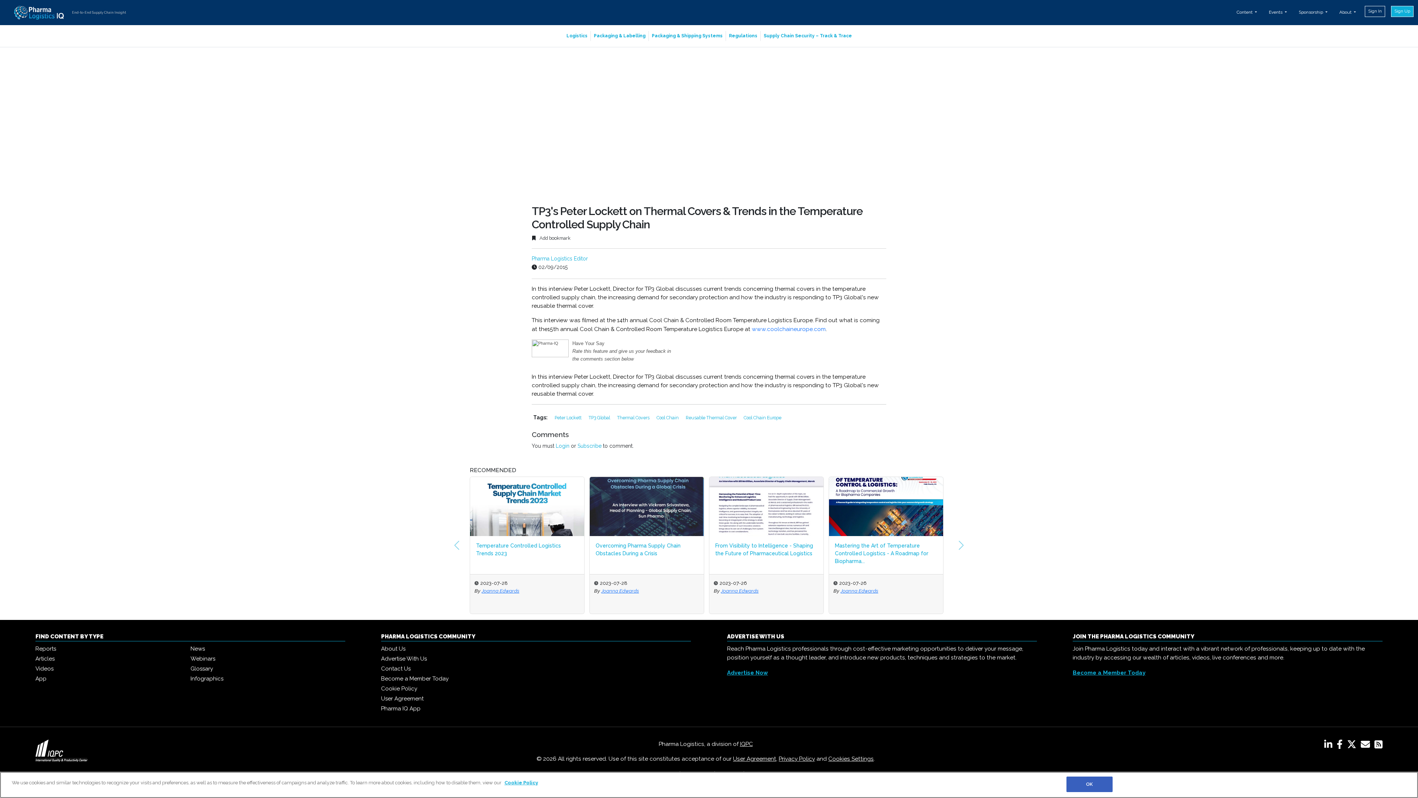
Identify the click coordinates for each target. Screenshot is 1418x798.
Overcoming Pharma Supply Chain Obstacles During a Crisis (638, 549)
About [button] (1346, 12)
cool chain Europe (762, 417)
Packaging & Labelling (619, 35)
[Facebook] (1341, 746)
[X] (1353, 746)
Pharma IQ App (401, 708)
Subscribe (590, 446)
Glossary (202, 668)
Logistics (577, 35)
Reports (45, 648)
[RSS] (1378, 746)
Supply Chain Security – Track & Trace (808, 35)
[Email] (1367, 746)
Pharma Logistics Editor (560, 259)
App (41, 678)
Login (562, 446)
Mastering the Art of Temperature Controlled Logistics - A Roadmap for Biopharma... (881, 553)
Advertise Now (747, 672)
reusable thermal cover (712, 417)
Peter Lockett (569, 417)
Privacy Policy (797, 759)
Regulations (743, 35)
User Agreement (402, 698)
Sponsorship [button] (1311, 12)
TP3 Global (600, 417)
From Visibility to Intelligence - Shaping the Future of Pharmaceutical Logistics (764, 549)
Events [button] (1276, 12)
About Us (393, 648)
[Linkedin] (1329, 746)
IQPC (746, 744)
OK (1089, 784)
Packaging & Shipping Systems (687, 35)
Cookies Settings (851, 759)
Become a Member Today (415, 678)
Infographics (207, 678)
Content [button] (1245, 12)
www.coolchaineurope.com (789, 329)
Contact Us (396, 668)
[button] (456, 545)
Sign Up (1402, 11)
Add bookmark (554, 238)
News (198, 648)
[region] (709, 785)
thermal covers (634, 417)
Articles (45, 658)
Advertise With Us (404, 658)
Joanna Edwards (500, 591)
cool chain (668, 417)
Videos (44, 668)
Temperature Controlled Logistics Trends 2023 (518, 549)
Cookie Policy (399, 688)
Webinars (203, 658)
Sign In (1375, 11)
